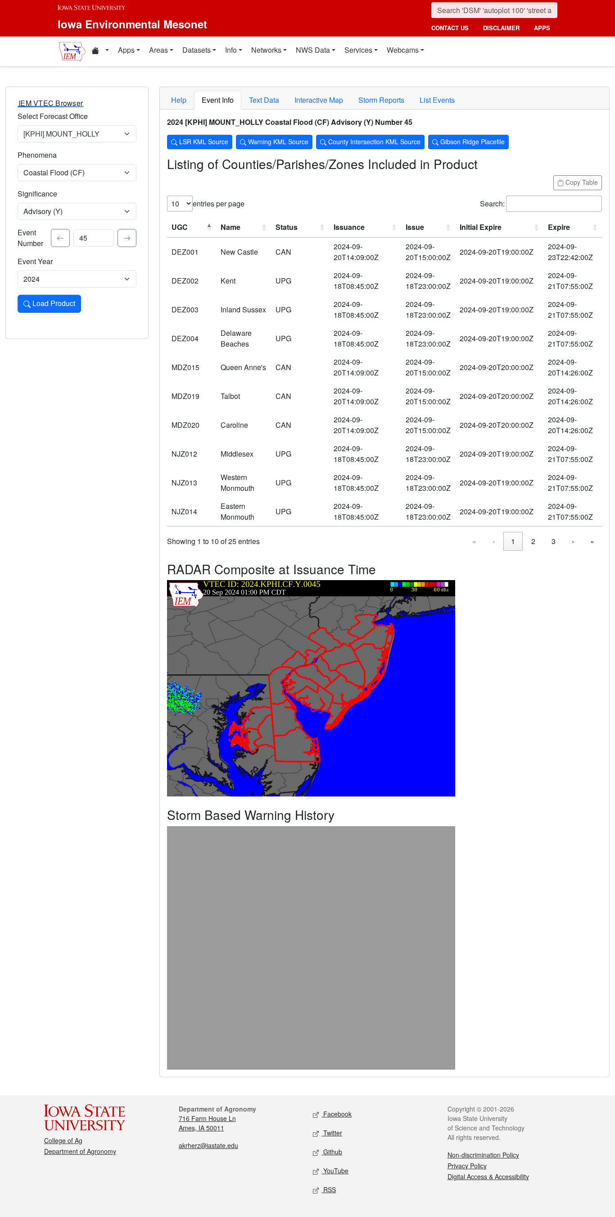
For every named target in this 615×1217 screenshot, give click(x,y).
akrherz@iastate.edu (208, 1145)
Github (331, 1151)
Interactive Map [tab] (318, 100)
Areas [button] (158, 50)
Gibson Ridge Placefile (472, 141)
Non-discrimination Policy (483, 1154)
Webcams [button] (403, 50)
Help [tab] (178, 100)
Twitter (331, 1132)
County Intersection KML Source (373, 141)
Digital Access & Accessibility (488, 1176)
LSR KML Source (202, 141)
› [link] (573, 541)
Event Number (30, 237)
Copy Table (581, 182)
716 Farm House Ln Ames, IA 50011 (207, 1123)
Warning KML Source (277, 141)
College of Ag (63, 1140)
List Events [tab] (437, 100)
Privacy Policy (467, 1165)
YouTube (334, 1170)
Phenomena (37, 155)
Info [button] (231, 50)
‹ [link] (494, 541)
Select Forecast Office (53, 116)
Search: (492, 203)
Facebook (336, 1113)
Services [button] (358, 50)
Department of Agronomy (80, 1151)
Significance (37, 193)
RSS (328, 1189)
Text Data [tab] (264, 100)
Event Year (35, 261)
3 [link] (554, 541)
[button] (100, 51)
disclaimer (501, 27)
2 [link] (533, 541)
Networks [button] (266, 50)
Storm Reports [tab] (381, 100)
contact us (450, 27)
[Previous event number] (60, 238)
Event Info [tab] (218, 100)
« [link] (474, 541)
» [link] (592, 541)
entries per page (218, 203)
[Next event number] (127, 238)
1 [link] (513, 541)
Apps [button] (126, 50)
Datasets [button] (196, 50)
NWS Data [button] (313, 50)
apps (542, 27)
